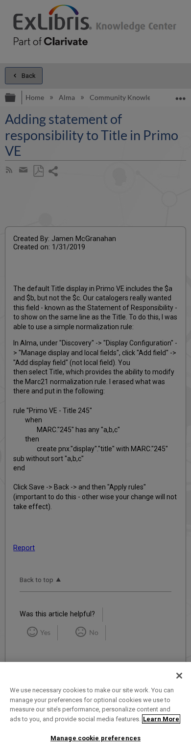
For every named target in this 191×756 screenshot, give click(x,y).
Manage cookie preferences (95, 738)
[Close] (179, 675)
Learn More (161, 719)
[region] (95, 709)
